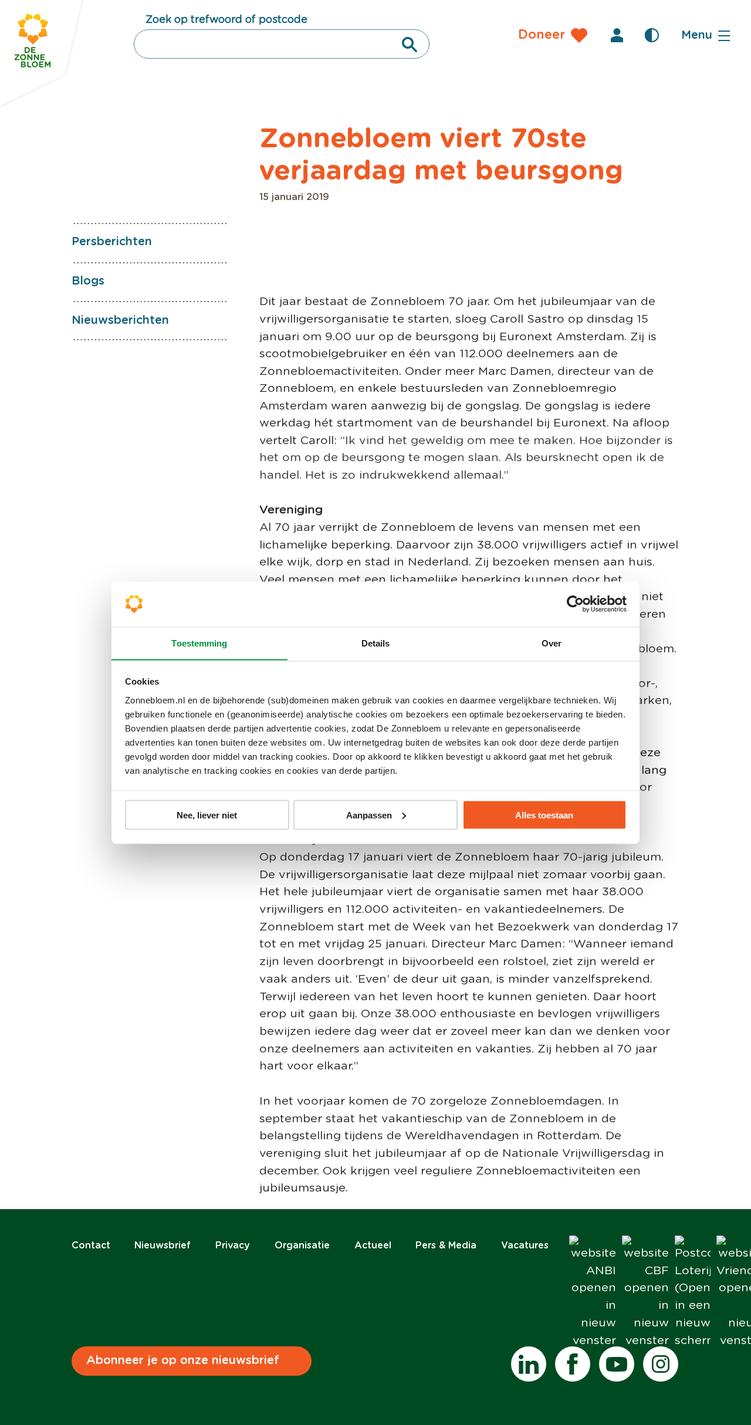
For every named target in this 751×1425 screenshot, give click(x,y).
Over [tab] (551, 643)
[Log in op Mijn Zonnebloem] (616, 35)
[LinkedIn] (528, 1364)
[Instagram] (660, 1364)
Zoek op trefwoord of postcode (226, 20)
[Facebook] (572, 1364)
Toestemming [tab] (199, 643)
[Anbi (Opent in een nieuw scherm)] (592, 1292)
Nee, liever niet (207, 815)
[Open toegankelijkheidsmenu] (652, 35)
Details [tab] (375, 643)
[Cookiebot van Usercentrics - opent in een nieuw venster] (575, 604)
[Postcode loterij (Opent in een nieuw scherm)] (693, 1292)
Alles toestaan (544, 815)
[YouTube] (616, 1364)
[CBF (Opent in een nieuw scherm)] (645, 1292)
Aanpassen (369, 815)
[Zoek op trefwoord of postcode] (409, 44)
